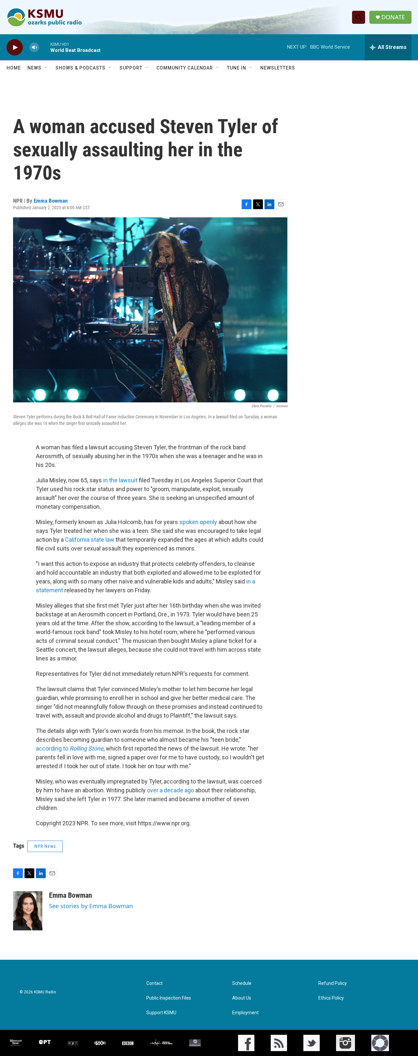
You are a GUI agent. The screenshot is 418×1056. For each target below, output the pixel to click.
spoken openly (198, 522)
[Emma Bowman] (27, 910)
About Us (241, 998)
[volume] (34, 47)
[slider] (45, 47)
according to (70, 748)
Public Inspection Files (168, 998)
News (34, 67)
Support (131, 67)
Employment (245, 1012)
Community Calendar (184, 67)
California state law (89, 539)
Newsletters (277, 67)
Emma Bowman (51, 200)
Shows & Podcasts (80, 67)
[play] (14, 47)
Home (14, 67)
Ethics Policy (331, 998)
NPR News (45, 846)
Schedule (241, 983)
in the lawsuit (120, 480)
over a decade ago (170, 790)
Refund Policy (332, 983)
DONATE (393, 17)
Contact (154, 983)
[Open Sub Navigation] (46, 67)
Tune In (236, 67)
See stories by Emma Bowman (91, 906)
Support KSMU (161, 1012)
